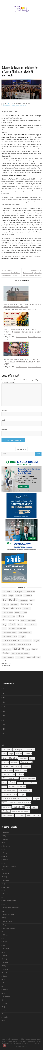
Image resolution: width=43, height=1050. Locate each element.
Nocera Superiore (26, 640)
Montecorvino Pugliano (9, 632)
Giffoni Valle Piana (30, 625)
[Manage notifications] (4, 1045)
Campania (19, 309)
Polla (4, 645)
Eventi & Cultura (9, 106)
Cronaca (25, 309)
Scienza (5, 983)
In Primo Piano (8, 921)
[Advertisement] (21, 41)
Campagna (14, 604)
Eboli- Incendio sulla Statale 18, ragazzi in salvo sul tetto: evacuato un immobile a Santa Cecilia (22, 305)
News (17, 106)
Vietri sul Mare (20, 657)
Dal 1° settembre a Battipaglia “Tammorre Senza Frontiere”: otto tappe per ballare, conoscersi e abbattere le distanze (23, 331)
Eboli (12, 624)
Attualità (18, 367)
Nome (4, 410)
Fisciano (20, 625)
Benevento (6, 846)
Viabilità (5, 1017)
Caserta (5, 860)
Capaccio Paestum (12, 608)
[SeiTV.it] (22, 6)
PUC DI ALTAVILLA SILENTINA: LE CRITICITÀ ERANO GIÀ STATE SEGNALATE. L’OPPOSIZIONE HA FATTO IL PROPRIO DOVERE (22, 361)
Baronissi (28, 595)
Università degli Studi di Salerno (20, 653)
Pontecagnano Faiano (20, 644)
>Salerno (7, 591)
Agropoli (19, 591)
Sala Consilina (7, 649)
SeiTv (8, 103)
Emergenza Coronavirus (11, 907)
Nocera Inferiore (11, 640)
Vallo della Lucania (8, 657)
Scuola (5, 990)
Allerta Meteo (30, 592)
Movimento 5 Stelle (10, 637)
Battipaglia (10, 599)
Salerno (23, 106)
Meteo (5, 935)
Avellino (19, 596)
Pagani (36, 640)
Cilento (21, 616)
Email (4, 420)
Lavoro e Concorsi (9, 928)
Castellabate (27, 608)
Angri (11, 595)
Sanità (5, 976)
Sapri (28, 649)
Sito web (4, 430)
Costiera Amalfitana (28, 620)
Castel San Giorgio (8, 612)
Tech (4, 1010)
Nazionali (6, 949)
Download (6, 894)
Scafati (6, 653)
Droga (5, 625)
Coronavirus (11, 620)
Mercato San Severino (17, 629)
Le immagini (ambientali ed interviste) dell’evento (21, 256)
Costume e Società (9, 866)
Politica (34, 367)
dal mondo (6, 887)
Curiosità (6, 880)
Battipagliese (24, 600)
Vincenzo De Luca (33, 657)
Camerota (6, 604)
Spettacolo (6, 996)
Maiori (4, 629)
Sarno (34, 649)
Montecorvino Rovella (25, 632)
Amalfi (5, 596)
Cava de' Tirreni (21, 612)
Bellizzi (32, 600)
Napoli (23, 636)
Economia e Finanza (9, 901)
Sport (5, 1003)
